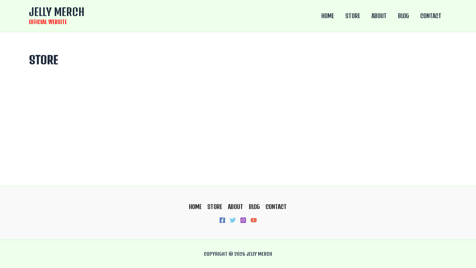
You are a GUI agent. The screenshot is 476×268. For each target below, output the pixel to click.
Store (352, 15)
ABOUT (379, 15)
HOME (327, 15)
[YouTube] (254, 220)
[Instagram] (243, 220)
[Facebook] (222, 220)
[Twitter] (233, 220)
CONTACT (431, 15)
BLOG (403, 15)
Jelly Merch (56, 11)
